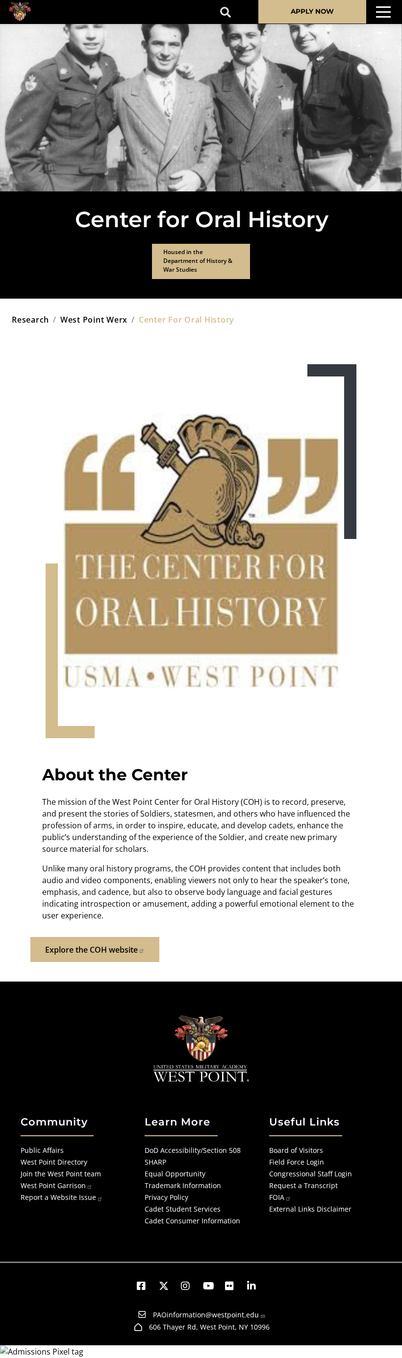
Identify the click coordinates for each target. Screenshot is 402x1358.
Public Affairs (42, 1150)
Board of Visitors (296, 1150)
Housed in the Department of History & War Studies (197, 261)
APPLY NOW (312, 11)
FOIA (276, 1197)
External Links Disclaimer (310, 1209)
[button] (146, 1286)
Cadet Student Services (183, 1209)
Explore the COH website (91, 949)
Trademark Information (183, 1185)
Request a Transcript (303, 1185)
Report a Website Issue (58, 1197)
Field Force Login (296, 1162)
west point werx (93, 319)
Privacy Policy (166, 1197)
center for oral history (186, 319)
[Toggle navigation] (383, 12)
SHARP (155, 1162)
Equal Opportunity (175, 1173)
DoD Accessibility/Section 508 (193, 1150)
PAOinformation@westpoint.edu (206, 1314)
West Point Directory (54, 1162)
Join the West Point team (61, 1173)
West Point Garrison (53, 1185)
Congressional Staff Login (310, 1173)
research (30, 319)
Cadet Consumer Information (192, 1220)
